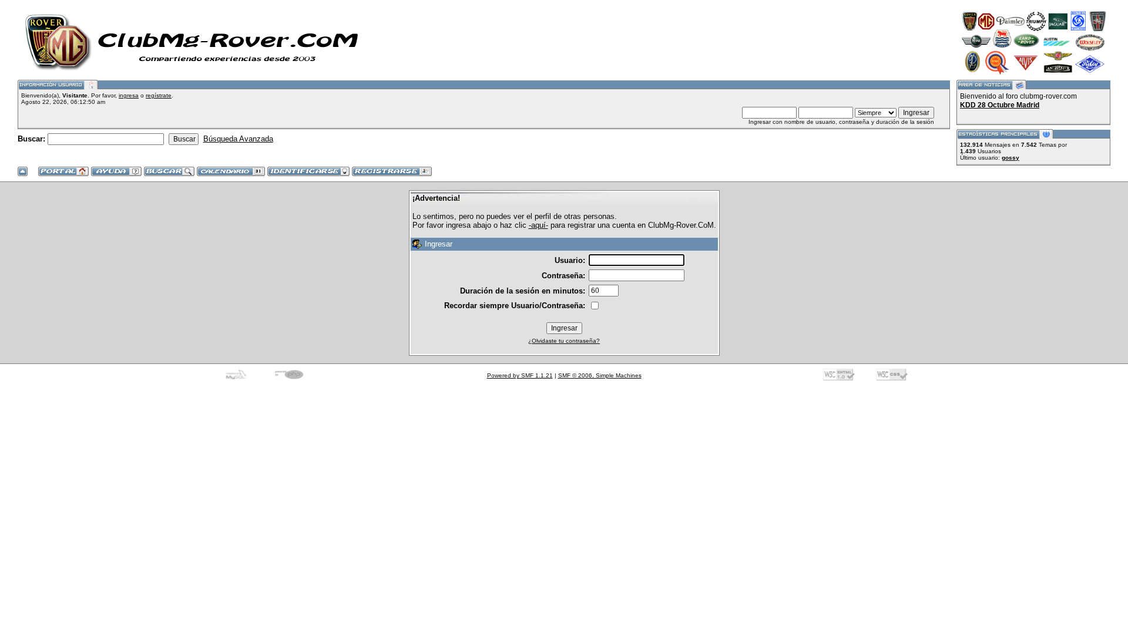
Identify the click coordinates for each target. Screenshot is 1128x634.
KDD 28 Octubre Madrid (999, 105)
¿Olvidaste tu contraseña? (564, 341)
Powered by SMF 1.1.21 (520, 375)
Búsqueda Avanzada (238, 138)
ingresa (129, 95)
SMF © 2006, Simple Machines (600, 375)
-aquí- (538, 225)
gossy (1010, 157)
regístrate (159, 95)
